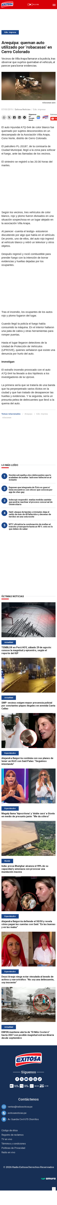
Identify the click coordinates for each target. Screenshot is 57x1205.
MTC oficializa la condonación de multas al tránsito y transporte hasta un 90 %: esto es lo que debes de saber (31, 526)
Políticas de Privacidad (13, 1148)
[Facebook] (14, 117)
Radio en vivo (8, 1152)
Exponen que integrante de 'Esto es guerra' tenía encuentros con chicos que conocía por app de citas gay (30, 489)
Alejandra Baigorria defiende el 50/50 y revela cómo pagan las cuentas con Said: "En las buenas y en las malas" (28, 924)
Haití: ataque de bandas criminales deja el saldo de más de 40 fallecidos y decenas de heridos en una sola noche (30, 514)
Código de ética (9, 1130)
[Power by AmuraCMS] (48, 1178)
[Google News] (35, 1079)
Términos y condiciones (13, 1143)
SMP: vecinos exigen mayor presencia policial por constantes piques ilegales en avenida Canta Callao (28, 705)
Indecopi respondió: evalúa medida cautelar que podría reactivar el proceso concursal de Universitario (30, 502)
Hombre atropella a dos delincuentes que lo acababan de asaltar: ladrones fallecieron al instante (30, 477)
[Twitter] (9, 117)
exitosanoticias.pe (17, 1113)
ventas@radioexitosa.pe (20, 1106)
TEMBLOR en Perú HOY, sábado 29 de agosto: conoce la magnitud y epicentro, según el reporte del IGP (26, 650)
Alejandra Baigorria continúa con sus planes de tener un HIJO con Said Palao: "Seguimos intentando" (27, 761)
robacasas (6, 417)
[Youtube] (26, 1079)
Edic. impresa (39, 109)
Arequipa (28, 414)
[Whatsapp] (4, 117)
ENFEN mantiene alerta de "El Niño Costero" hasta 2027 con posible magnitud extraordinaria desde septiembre (27, 1035)
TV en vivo (6, 1139)
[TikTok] (40, 1079)
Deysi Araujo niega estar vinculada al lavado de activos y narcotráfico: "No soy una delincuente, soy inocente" (27, 979)
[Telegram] (24, 117)
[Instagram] (31, 1079)
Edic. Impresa (10, 32)
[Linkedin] (19, 117)
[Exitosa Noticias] (7, 4)
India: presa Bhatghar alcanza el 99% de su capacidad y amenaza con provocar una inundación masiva (24, 869)
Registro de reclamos (12, 1134)
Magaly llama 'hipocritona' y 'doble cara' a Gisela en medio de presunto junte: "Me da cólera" (28, 815)
